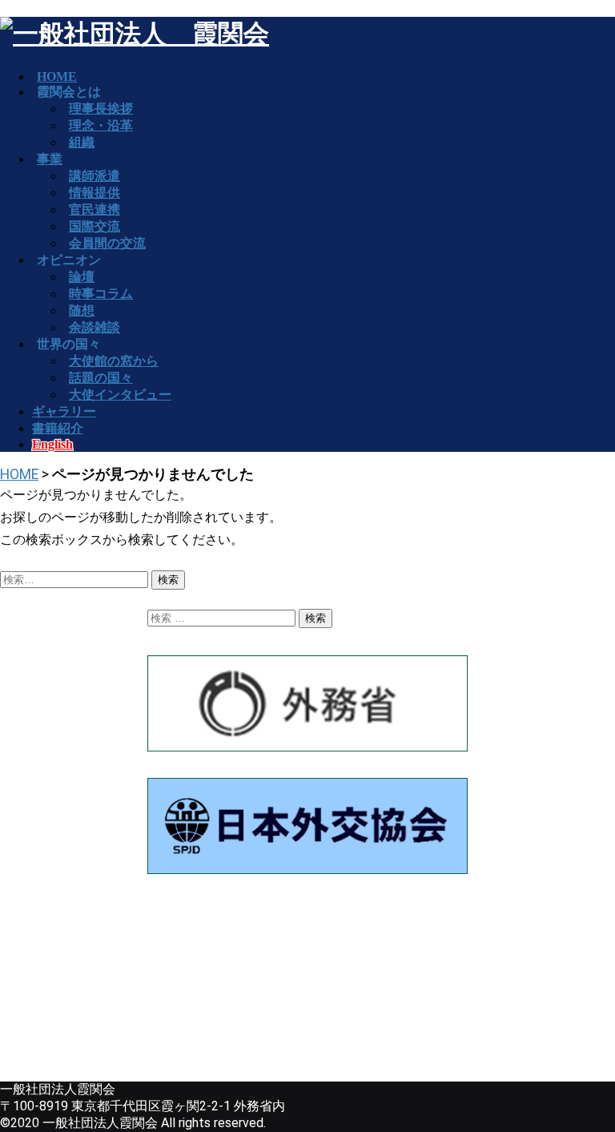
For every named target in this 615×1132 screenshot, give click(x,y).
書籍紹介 (57, 428)
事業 (49, 159)
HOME (19, 474)
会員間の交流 (107, 243)
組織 (81, 142)
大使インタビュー (120, 394)
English (52, 444)
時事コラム (101, 293)
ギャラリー (64, 411)
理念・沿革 (101, 125)
